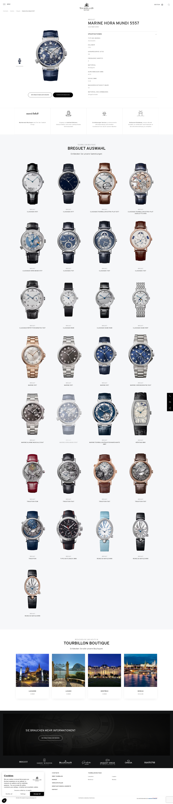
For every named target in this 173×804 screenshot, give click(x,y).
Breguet (18, 11)
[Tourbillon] (86, 6)
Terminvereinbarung (63, 95)
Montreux (90, 779)
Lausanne (91, 776)
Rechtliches (92, 798)
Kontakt (55, 789)
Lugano (114, 776)
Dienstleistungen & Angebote (61, 786)
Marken (12, 11)
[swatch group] (152, 798)
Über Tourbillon (57, 776)
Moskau (114, 779)
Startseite (5, 11)
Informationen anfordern (40, 95)
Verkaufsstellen (57, 783)
